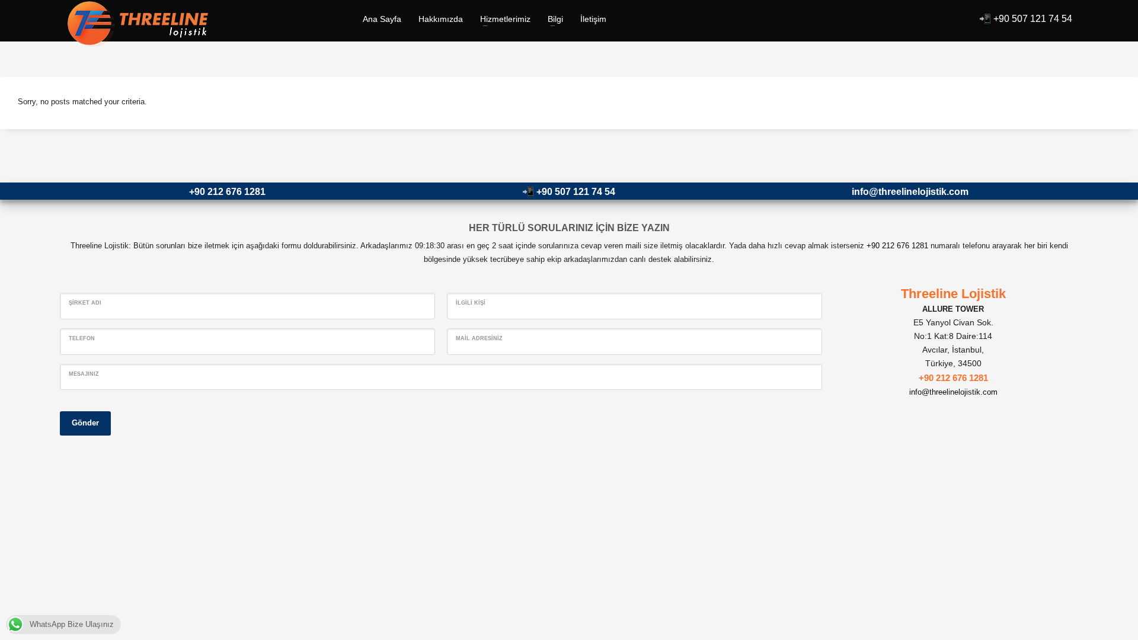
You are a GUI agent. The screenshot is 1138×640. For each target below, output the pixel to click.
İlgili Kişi (470, 303)
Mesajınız (84, 374)
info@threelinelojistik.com (910, 192)
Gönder (85, 422)
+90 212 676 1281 (227, 192)
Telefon (82, 338)
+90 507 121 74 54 (1032, 19)
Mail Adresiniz (479, 338)
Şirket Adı (85, 303)
